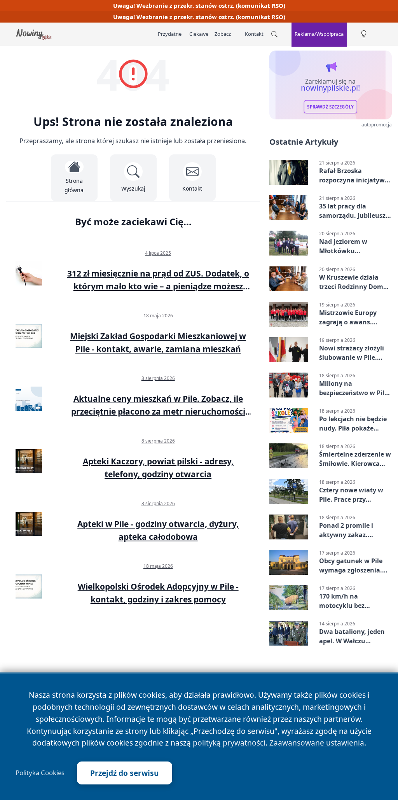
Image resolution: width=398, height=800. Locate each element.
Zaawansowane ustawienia (316, 742)
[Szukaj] (274, 34)
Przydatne (170, 33)
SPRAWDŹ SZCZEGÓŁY (330, 107)
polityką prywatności (229, 742)
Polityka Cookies (40, 773)
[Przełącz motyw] (364, 34)
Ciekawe (198, 33)
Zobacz (223, 33)
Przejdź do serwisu (124, 773)
